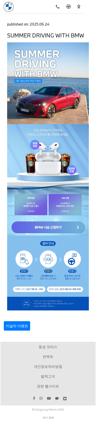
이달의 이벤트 (17, 325)
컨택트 (48, 356)
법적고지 (48, 376)
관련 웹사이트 (48, 386)
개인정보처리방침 (48, 366)
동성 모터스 (48, 346)
